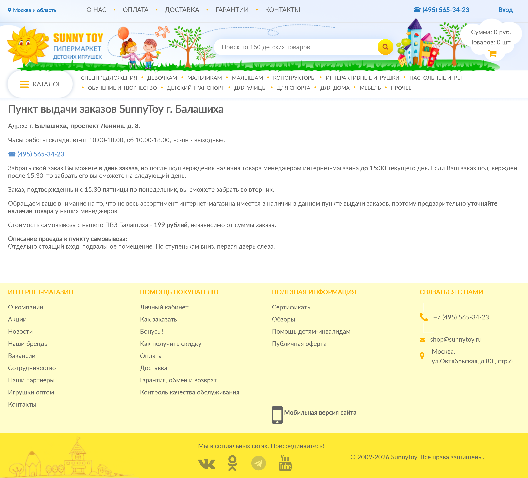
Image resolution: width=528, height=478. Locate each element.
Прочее (401, 88)
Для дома (335, 88)
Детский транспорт (195, 88)
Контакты (282, 10)
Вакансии (21, 356)
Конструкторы (294, 78)
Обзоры (283, 319)
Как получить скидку (170, 344)
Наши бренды (28, 344)
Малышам (247, 78)
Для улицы (250, 88)
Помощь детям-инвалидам (311, 332)
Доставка (182, 10)
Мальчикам (204, 78)
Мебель (370, 88)
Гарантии (232, 10)
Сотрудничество (32, 368)
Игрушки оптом (31, 392)
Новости (20, 332)
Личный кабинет (164, 307)
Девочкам (162, 78)
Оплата (135, 10)
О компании (25, 307)
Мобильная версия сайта (320, 413)
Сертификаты (292, 307)
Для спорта (293, 88)
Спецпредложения (109, 78)
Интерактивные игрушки (362, 78)
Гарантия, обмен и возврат (178, 380)
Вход (505, 10)
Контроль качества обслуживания (189, 392)
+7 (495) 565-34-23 (461, 317)
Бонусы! (151, 332)
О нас (96, 10)
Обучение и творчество (122, 88)
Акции (17, 319)
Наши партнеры (31, 380)
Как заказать (158, 319)
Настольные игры (435, 78)
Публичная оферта (299, 344)
